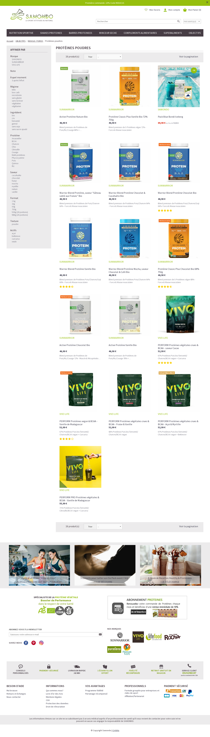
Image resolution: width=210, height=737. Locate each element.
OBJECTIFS (195, 32)
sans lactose (17, 100)
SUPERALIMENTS (173, 32)
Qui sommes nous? (54, 690)
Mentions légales (54, 697)
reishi (14, 241)
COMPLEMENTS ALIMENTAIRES (140, 32)
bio (13, 115)
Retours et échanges (16, 693)
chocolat (16, 178)
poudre (15, 224)
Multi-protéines (18, 155)
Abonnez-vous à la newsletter (25, 629)
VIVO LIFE (16, 64)
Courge (15, 152)
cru (13, 118)
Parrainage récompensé (96, 693)
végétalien (16, 103)
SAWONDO (17, 59)
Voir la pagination (188, 56)
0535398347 (189, 673)
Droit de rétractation (55, 706)
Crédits (116, 730)
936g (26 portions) (20, 212)
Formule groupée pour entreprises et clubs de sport (142, 691)
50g (13, 206)
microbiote (17, 95)
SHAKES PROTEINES (51, 32)
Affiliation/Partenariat (134, 696)
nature (14, 189)
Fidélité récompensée (133, 671)
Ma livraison (12, 690)
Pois (14, 160)
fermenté (16, 121)
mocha (15, 183)
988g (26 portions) (20, 214)
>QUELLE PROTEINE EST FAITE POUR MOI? (39, 581)
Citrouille (16, 149)
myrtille (15, 186)
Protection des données (57, 703)
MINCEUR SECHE (108, 32)
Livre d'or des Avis (54, 693)
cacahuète (16, 175)
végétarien (16, 106)
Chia (14, 146)
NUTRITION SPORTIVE (21, 32)
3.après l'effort (18, 80)
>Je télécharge (169, 581)
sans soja (16, 126)
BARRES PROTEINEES (80, 32)
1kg (13, 203)
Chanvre (15, 144)
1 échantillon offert (104, 671)
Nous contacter (14, 697)
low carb (16, 92)
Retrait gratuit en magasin (161, 671)
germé (14, 123)
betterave (16, 236)
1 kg (13, 201)
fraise (14, 180)
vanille (14, 191)
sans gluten (17, 98)
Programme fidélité (94, 690)
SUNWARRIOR (18, 62)
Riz (13, 166)
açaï (14, 233)
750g (14, 209)
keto (14, 89)
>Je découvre (104, 581)
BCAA (14, 141)
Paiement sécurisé (48, 670)
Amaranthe (16, 138)
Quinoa (15, 163)
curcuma (16, 238)
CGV (48, 700)
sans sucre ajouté (19, 129)
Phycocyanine (18, 157)
